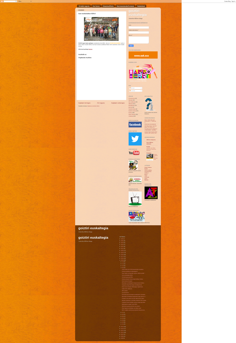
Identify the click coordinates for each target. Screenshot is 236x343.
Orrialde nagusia (84, 6)
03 (123, 320)
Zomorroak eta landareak (150, 124)
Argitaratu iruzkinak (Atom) (93, 106)
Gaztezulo (147, 177)
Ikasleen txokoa (132, 110)
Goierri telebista (148, 170)
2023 (122, 244)
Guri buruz (96, 6)
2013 (122, 328)
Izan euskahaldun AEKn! (127, 275)
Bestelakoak (131, 105)
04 (123, 318)
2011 (122, 332)
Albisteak (131, 103)
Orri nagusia (101, 103)
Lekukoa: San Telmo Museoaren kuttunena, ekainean (151, 149)
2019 (122, 252)
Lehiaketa (131, 116)
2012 (122, 330)
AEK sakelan (125, 290)
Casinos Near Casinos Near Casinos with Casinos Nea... (151, 132)
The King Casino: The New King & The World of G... (151, 126)
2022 (122, 246)
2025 (122, 240)
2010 (122, 334)
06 (123, 314)
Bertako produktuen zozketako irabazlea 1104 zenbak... (134, 300)
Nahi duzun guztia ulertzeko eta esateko (131, 306)
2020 (122, 250)
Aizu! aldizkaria (132, 101)
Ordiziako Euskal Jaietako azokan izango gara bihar (133, 302)
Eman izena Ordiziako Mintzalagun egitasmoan (132, 286)
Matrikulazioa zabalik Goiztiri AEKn (129, 304)
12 (123, 261)
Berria (146, 174)
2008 (122, 338)
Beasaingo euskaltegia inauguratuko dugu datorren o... (134, 296)
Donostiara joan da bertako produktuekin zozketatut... (134, 294)
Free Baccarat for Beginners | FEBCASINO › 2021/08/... (151, 129)
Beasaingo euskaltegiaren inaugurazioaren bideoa (133, 282)
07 (123, 312)
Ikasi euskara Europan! (127, 281)
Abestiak (130, 100)
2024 (122, 242)
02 (123, 322)
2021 (122, 248)
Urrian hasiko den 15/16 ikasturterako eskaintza (132, 269)
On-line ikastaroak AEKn (127, 277)
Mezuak (133, 88)
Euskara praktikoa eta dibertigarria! (130, 271)
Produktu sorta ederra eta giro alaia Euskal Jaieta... (133, 298)
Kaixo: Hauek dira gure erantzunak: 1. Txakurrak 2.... (150, 121)
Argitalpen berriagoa (84, 103)
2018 (122, 254)
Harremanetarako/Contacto (125, 6)
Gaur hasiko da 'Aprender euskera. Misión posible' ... (133, 273)
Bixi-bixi (130, 107)
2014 (122, 326)
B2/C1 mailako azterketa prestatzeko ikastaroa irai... (133, 310)
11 (123, 263)
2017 (122, 256)
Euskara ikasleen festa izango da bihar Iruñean (132, 279)
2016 (122, 258)
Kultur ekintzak (132, 114)
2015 (122, 260)
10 (123, 265)
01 (123, 324)
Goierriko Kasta (132, 109)
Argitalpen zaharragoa (117, 103)
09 (123, 267)
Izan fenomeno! (125, 292)
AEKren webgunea (151, 139)
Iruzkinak (133, 90)
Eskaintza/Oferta (108, 6)
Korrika (130, 112)
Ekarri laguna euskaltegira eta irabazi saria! (131, 308)
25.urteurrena (132, 98)
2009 (122, 336)
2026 (122, 238)
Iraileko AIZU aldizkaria (127, 288)
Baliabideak (141, 6)
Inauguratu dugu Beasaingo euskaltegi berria (132, 284)
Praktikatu (148, 153)
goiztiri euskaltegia (138, 13)
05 (123, 316)
